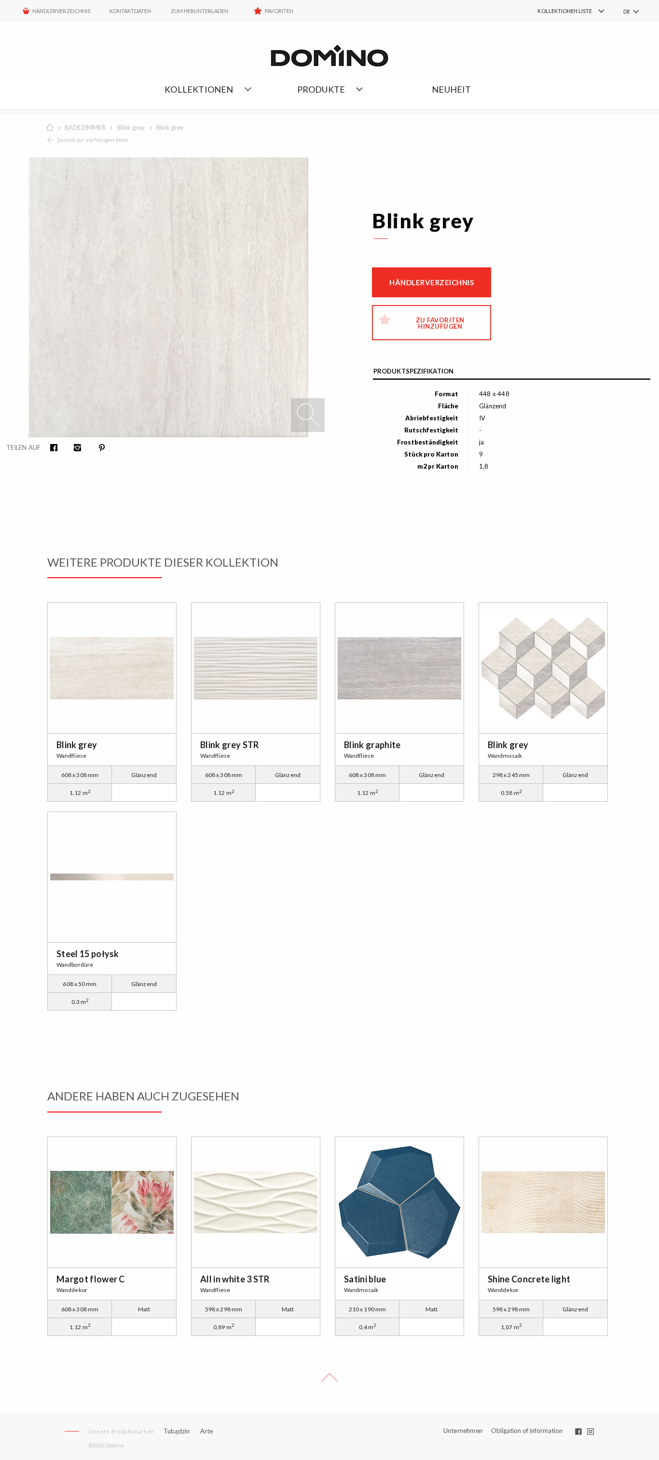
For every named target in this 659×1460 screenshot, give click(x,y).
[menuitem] (558, 11)
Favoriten (279, 11)
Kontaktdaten (130, 11)
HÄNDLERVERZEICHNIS (61, 11)
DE (626, 11)
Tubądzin (177, 1431)
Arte (206, 1431)
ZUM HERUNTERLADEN (200, 11)
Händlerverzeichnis (431, 282)
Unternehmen (462, 1431)
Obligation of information (527, 1430)
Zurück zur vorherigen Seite (92, 140)
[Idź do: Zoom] (308, 415)
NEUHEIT (451, 89)
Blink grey (131, 127)
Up (329, 1381)
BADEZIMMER (85, 127)
